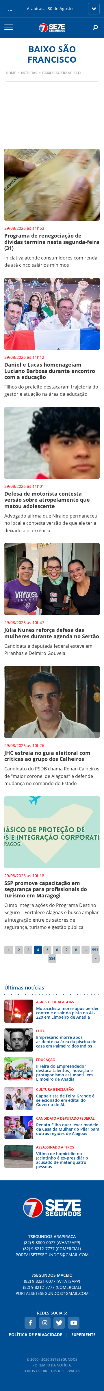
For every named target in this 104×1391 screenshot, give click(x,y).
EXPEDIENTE (83, 1334)
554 (52, 958)
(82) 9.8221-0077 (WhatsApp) (52, 1281)
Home (11, 72)
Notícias (29, 72)
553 (95, 949)
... (85, 949)
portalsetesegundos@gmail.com (52, 1254)
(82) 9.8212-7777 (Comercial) (52, 1248)
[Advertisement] (52, 125)
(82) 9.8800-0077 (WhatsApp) (52, 1242)
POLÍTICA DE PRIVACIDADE (35, 1334)
